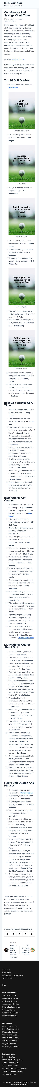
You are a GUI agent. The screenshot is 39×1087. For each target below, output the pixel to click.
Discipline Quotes (9, 1016)
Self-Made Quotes (9, 1041)
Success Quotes (8, 1010)
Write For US (7, 978)
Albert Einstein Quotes (11, 1063)
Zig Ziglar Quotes (9, 1074)
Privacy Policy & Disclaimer (13, 975)
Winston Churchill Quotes (12, 1071)
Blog (4, 985)
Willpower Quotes (9, 995)
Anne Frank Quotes (10, 1066)
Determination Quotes (11, 1007)
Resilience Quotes (9, 1001)
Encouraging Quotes (10, 1046)
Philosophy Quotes (9, 1026)
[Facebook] (7, 934)
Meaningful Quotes (10, 1032)
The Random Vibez (13, 3)
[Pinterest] (19, 934)
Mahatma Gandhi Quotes (12, 1060)
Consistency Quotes (10, 1004)
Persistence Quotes (10, 998)
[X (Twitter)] (13, 934)
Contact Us (6, 972)
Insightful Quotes (9, 1044)
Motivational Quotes (10, 1038)
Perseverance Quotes (11, 1013)
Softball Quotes (18, 59)
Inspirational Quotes (10, 21)
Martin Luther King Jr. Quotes (14, 1069)
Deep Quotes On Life (10, 1029)
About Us (6, 970)
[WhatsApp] (32, 934)
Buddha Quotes (8, 1057)
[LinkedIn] (26, 934)
